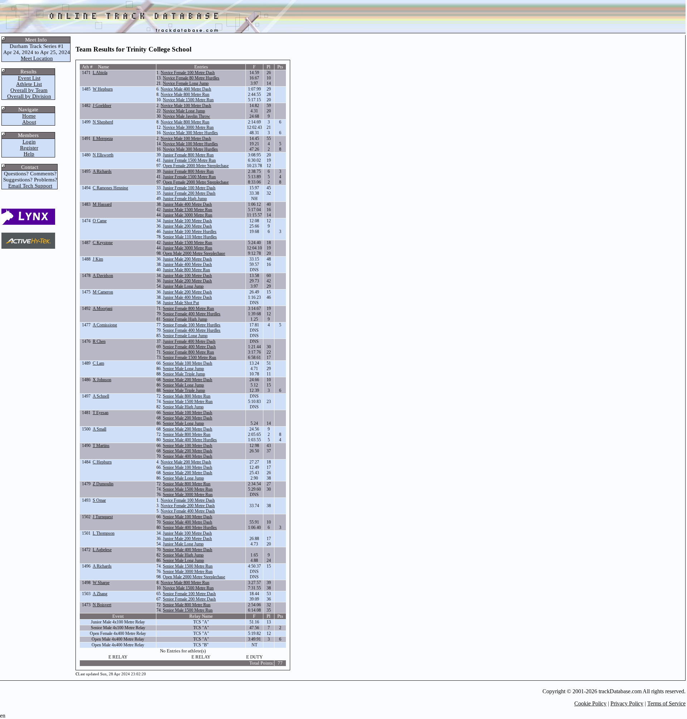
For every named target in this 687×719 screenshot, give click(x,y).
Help (29, 154)
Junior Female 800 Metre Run (188, 154)
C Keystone (103, 242)
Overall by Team (29, 90)
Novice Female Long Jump (186, 83)
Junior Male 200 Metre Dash (187, 226)
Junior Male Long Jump (183, 286)
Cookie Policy (590, 703)
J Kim (98, 259)
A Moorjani (102, 308)
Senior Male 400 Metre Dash (187, 456)
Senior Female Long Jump (185, 335)
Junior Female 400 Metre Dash (189, 341)
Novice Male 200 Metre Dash (186, 462)
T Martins (101, 445)
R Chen (99, 341)
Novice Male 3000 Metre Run (188, 127)
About (29, 122)
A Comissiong (105, 324)
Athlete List (29, 84)
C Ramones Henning (110, 187)
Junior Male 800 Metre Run (186, 269)
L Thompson (103, 533)
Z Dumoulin (103, 483)
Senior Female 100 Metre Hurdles (191, 324)
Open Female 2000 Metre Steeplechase (196, 165)
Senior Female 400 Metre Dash (189, 346)
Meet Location (37, 58)
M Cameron (103, 292)
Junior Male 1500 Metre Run (187, 209)
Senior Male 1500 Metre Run (188, 401)
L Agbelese (102, 549)
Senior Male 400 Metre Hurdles (190, 439)
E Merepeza (103, 138)
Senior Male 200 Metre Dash (187, 379)
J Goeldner (102, 105)
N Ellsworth (103, 154)
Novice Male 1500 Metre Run (188, 99)
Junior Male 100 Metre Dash (187, 220)
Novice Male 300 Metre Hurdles (190, 132)
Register (29, 148)
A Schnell (101, 396)
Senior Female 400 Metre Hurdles (191, 313)
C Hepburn (102, 462)
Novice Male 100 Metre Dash (186, 105)
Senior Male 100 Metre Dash (187, 363)
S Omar (99, 500)
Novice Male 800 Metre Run (185, 94)
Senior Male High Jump (183, 406)
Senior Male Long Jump (183, 368)
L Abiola (100, 72)
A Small (99, 429)
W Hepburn (103, 89)
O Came (100, 220)
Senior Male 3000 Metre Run (188, 494)
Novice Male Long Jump (184, 110)
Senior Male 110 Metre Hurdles (190, 236)
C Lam (98, 363)
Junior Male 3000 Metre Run (187, 215)
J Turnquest (103, 516)
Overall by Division (29, 96)
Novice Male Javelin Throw (186, 116)
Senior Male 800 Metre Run (186, 396)
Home (29, 116)
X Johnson (102, 379)
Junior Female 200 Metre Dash (189, 193)
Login (29, 142)
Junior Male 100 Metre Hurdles (189, 231)
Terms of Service (666, 703)
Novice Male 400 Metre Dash (186, 89)
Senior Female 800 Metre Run (188, 308)
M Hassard (102, 204)
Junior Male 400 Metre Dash (187, 204)
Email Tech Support (30, 186)
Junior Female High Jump (185, 198)
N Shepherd (103, 122)
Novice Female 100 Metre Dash (188, 72)
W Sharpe (101, 582)
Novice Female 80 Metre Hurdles (191, 78)
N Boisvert (102, 604)
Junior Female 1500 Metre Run (189, 160)
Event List (29, 78)
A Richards (102, 171)
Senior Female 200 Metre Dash (189, 599)
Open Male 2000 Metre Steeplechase (194, 253)
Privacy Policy (626, 703)
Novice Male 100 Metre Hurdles (190, 143)
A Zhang (100, 593)
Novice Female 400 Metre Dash (188, 511)
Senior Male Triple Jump (184, 373)
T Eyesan (100, 412)
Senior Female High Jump (185, 319)
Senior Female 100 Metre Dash (189, 593)
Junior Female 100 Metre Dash (189, 187)
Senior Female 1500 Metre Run (189, 357)
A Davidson (103, 275)
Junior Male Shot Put (181, 302)
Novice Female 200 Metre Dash (188, 505)
